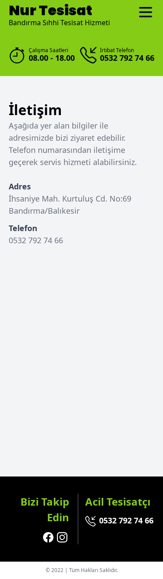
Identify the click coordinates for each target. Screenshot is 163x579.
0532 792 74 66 (126, 520)
